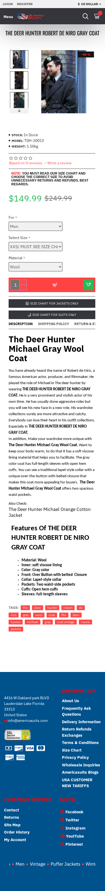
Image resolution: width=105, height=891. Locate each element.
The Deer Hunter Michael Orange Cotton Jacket (50, 512)
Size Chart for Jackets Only (54, 303)
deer (37, 608)
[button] (19, 51)
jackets (16, 629)
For (11, 217)
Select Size (18, 237)
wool (38, 615)
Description (21, 324)
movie (85, 622)
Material (15, 257)
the (25, 608)
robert (68, 608)
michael (32, 622)
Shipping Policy (53, 324)
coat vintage (66, 622)
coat (52, 615)
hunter (52, 608)
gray (26, 615)
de (81, 608)
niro (13, 615)
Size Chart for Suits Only (54, 315)
